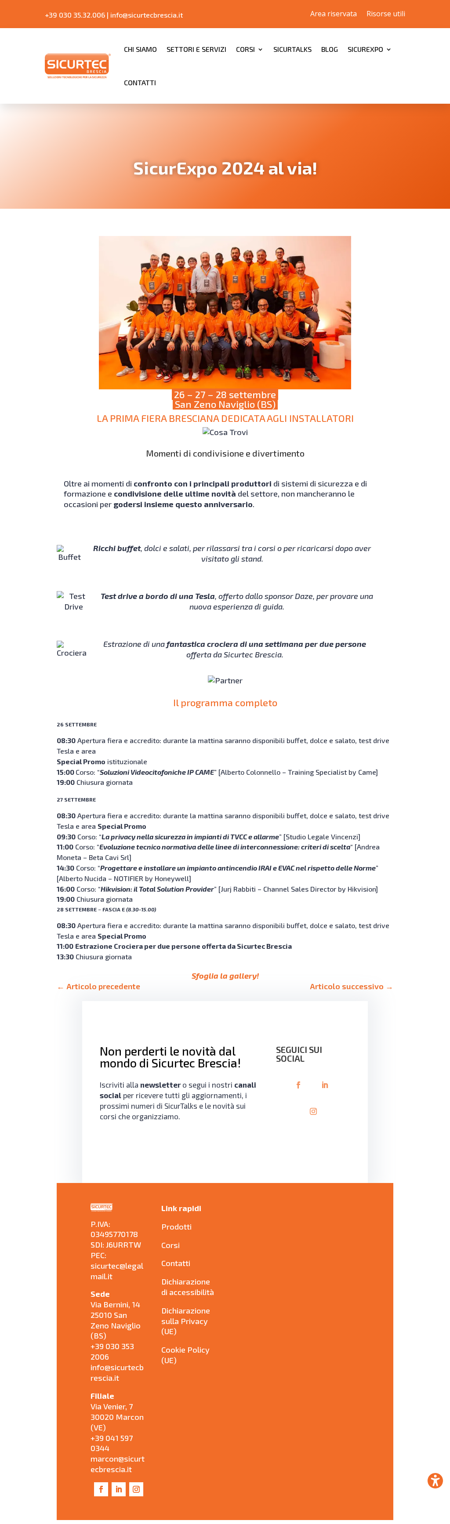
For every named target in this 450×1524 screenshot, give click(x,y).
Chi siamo (140, 49)
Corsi (245, 49)
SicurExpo (365, 49)
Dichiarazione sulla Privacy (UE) (185, 1321)
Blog (329, 49)
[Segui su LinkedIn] (324, 1085)
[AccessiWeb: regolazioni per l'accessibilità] (435, 1481)
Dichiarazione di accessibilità (187, 1287)
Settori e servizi (196, 49)
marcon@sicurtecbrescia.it (118, 1464)
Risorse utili (386, 14)
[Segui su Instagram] (313, 1111)
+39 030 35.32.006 (75, 15)
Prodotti (176, 1226)
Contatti (140, 82)
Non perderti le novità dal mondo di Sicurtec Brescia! (170, 1057)
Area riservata (333, 14)
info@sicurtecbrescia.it (146, 15)
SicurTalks (292, 49)
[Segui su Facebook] (298, 1085)
